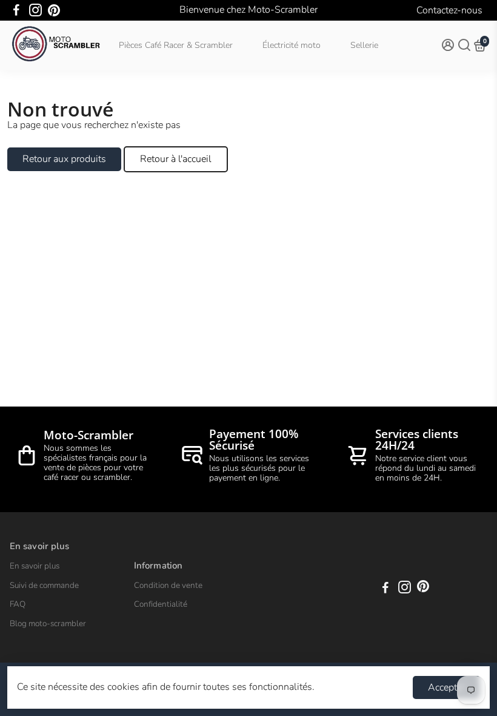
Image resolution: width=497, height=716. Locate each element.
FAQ (17, 604)
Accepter (446, 687)
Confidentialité (160, 604)
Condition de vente (168, 585)
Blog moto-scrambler (48, 624)
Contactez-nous (449, 10)
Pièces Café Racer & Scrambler (176, 45)
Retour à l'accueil (176, 159)
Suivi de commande (44, 585)
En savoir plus (34, 566)
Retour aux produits (64, 159)
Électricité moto (291, 45)
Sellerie (364, 45)
